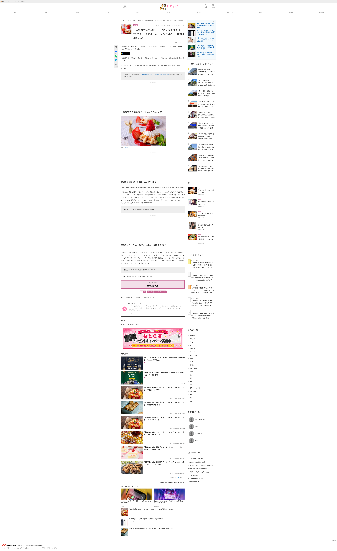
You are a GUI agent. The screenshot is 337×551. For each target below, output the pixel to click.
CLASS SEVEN (199, 433)
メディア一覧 (5, 548)
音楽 (191, 401)
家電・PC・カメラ (195, 388)
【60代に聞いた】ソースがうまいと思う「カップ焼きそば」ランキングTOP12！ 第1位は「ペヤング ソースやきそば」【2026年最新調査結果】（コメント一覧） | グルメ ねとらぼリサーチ (203, 305)
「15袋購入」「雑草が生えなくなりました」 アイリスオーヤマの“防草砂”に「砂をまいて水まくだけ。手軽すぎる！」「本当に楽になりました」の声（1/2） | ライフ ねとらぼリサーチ (202, 317)
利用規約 (334, 540)
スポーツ (192, 348)
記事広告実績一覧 (193, 481)
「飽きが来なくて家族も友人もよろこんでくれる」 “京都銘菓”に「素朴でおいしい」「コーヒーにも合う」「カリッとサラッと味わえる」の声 (206, 95)
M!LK (196, 426)
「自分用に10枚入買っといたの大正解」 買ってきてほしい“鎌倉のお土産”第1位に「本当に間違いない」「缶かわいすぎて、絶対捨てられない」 (206, 85)
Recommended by (174, 477)
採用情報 (49, 548)
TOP (15, 12)
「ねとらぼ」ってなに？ (195, 458)
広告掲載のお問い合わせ (195, 478)
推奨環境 (54, 548)
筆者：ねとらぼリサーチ (134, 303)
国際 (191, 381)
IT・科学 (192, 335)
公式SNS (11, 548)
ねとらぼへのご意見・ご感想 (196, 462)
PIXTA (126, 148)
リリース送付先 (193, 475)
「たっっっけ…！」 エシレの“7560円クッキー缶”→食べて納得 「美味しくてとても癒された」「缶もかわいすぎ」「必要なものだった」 (206, 170)
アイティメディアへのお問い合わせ (198, 472)
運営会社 (44, 548)
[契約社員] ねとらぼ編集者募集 (197, 468)
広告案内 (16, 548)
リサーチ (291, 12)
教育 (191, 394)
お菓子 (135, 25)
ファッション (193, 355)
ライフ (192, 361)
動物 (260, 12)
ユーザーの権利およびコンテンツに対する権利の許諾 (155, 74)
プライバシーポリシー (32, 548)
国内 (191, 378)
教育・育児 (230, 12)
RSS (40, 548)
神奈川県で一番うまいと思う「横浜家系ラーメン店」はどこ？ (206, 239)
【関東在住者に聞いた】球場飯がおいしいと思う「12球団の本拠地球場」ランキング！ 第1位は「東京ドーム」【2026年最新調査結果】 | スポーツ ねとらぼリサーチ (202, 267)
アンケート (192, 183)
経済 (191, 398)
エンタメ (76, 12)
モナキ (197, 440)
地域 (168, 12)
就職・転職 (193, 391)
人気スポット (193, 368)
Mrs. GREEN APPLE (200, 419)
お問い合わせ (23, 548)
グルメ (138, 12)
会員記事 (321, 12)
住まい (199, 12)
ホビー (192, 358)
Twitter (129, 313)
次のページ (161, 292)
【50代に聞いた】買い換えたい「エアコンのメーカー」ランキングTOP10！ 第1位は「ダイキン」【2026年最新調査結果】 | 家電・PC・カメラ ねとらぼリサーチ (202, 292)
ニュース (46, 12)
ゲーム (192, 345)
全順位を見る (153, 286)
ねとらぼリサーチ (180, 42)
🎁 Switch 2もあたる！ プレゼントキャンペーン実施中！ (12, 1)
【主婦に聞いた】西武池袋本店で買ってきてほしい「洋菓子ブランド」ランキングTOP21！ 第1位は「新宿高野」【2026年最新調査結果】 (206, 160)
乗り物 (192, 365)
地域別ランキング (134, 324)
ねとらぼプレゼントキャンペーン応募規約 (200, 465)
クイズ (107, 12)
